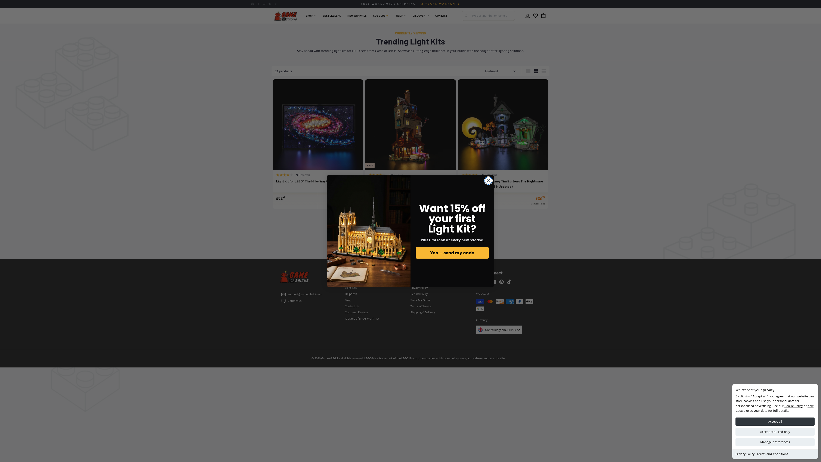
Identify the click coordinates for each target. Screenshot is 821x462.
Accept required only (775, 432)
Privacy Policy (745, 454)
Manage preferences (775, 442)
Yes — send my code (452, 253)
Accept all (775, 421)
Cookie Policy (793, 406)
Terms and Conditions (772, 454)
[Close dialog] (488, 180)
